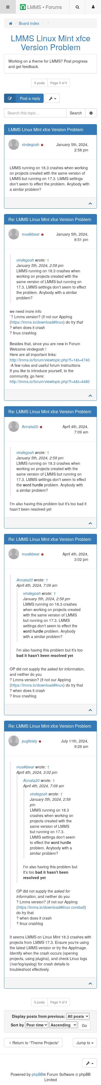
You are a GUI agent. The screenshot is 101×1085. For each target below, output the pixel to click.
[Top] (90, 203)
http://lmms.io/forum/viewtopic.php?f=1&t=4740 (50, 359)
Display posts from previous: (39, 1016)
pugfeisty (29, 741)
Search (76, 113)
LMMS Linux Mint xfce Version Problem (50, 42)
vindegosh (30, 144)
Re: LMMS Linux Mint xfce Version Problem (49, 219)
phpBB (37, 1074)
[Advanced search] (91, 112)
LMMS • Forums (44, 6)
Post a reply (29, 98)
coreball (78, 907)
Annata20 (30, 426)
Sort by (18, 1025)
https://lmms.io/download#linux (37, 322)
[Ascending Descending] (63, 1025)
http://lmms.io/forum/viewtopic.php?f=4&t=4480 (50, 381)
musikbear (31, 234)
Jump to (83, 1042)
